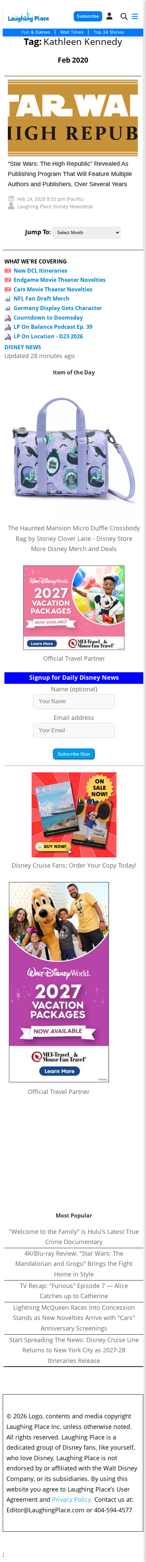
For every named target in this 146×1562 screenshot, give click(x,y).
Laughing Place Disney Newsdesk (55, 206)
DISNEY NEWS (22, 347)
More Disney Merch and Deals (74, 549)
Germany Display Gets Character (58, 308)
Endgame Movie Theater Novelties (60, 280)
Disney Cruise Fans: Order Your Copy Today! (74, 865)
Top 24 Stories (108, 32)
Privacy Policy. (72, 1499)
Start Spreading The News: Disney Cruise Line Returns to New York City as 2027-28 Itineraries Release (74, 1350)
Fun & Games (36, 32)
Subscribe (88, 16)
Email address (74, 717)
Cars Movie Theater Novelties (53, 289)
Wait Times (72, 32)
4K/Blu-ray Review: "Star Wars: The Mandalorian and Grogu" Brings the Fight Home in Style (73, 1263)
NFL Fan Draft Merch (42, 298)
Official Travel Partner (74, 658)
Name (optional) (74, 689)
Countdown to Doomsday (48, 317)
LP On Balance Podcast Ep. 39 (53, 327)
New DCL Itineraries (40, 270)
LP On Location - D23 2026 (48, 336)
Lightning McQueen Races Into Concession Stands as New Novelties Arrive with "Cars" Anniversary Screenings (74, 1317)
